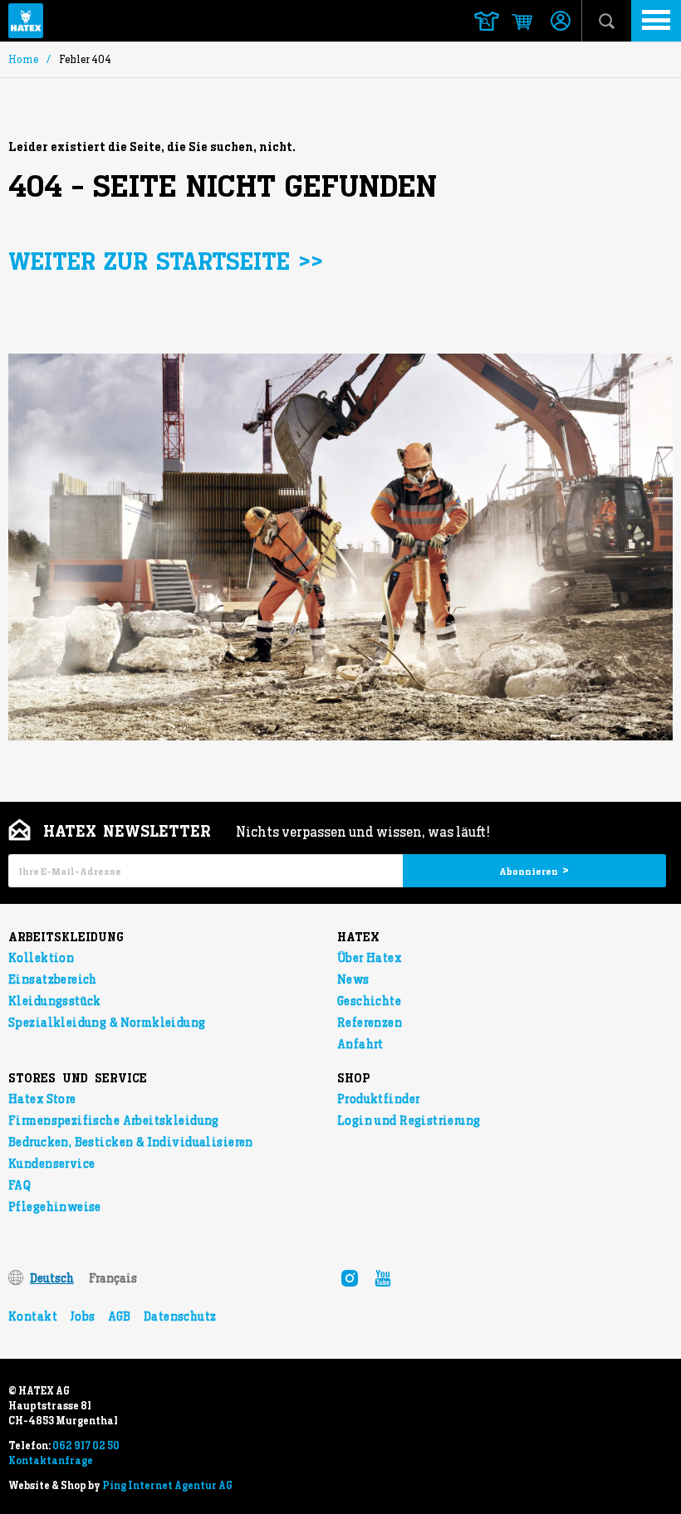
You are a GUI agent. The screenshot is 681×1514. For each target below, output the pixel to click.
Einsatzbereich (52, 979)
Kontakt (32, 1316)
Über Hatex (369, 958)
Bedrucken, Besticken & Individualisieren (130, 1142)
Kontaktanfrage (50, 1461)
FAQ (19, 1185)
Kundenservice (51, 1163)
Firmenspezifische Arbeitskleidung (113, 1120)
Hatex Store (42, 1099)
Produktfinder (378, 1099)
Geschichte (369, 1001)
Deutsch (52, 1278)
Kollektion (41, 958)
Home (23, 59)
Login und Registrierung (409, 1120)
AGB (119, 1316)
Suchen (606, 21)
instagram (349, 1278)
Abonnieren (534, 870)
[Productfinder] (486, 21)
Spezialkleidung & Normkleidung (107, 1022)
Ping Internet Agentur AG (167, 1486)
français (113, 1278)
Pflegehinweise (54, 1207)
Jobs (83, 1316)
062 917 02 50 (86, 1446)
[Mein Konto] (560, 22)
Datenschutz (180, 1316)
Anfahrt (360, 1044)
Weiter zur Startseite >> (165, 263)
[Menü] (656, 21)
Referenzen (369, 1022)
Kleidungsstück (54, 1001)
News (353, 979)
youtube (383, 1278)
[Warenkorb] (514, 22)
